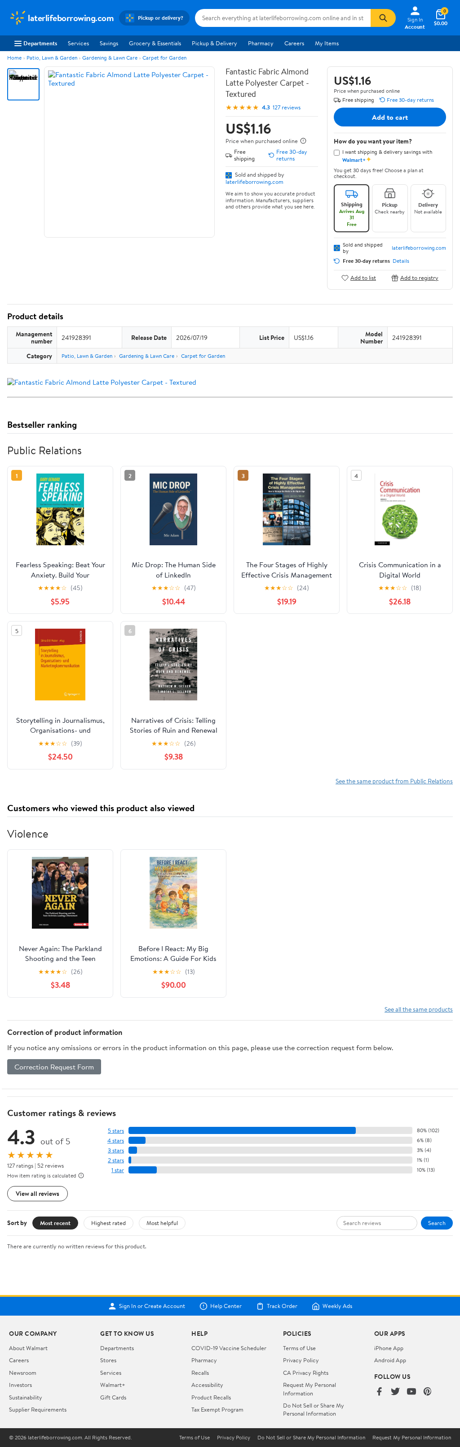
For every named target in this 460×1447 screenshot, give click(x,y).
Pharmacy (261, 43)
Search (437, 1223)
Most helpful (162, 1223)
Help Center (226, 1306)
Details (401, 261)
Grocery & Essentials (155, 43)
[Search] (383, 18)
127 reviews (287, 107)
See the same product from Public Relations (394, 781)
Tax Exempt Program (217, 1409)
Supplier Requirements (37, 1409)
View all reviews (37, 1193)
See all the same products (419, 1009)
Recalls (200, 1373)
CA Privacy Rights (305, 1373)
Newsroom (22, 1373)
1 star (117, 1170)
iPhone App (388, 1348)
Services (78, 43)
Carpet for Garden (164, 57)
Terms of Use (299, 1348)
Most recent (55, 1223)
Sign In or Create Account (152, 1306)
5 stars (116, 1130)
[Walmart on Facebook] (379, 1392)
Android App (390, 1360)
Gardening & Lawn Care (109, 57)
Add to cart (390, 117)
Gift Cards (113, 1397)
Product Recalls (211, 1397)
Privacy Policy (301, 1360)
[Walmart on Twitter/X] (395, 1392)
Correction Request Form (54, 1067)
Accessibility (207, 1385)
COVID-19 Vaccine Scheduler (228, 1348)
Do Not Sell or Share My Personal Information (313, 1409)
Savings (109, 43)
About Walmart (28, 1348)
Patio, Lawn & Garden (52, 57)
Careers (294, 43)
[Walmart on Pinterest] (428, 1392)
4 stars (115, 1140)
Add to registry (419, 278)
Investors (20, 1385)
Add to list (363, 278)
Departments (40, 43)
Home (14, 57)
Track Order (282, 1306)
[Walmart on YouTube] (411, 1392)
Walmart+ (112, 1385)
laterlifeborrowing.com (254, 182)
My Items (327, 43)
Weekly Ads (337, 1306)
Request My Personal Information (309, 1389)
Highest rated (108, 1223)
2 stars (116, 1160)
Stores (108, 1360)
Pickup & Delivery (214, 43)
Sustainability (25, 1397)
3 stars (116, 1150)
